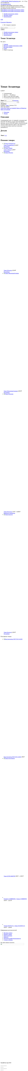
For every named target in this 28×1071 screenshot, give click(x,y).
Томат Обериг (8, 149)
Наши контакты (8, 935)
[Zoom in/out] (6, 1068)
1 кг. (6, 135)
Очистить (15, 100)
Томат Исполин (8, 511)
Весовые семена (8, 933)
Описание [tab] (6, 112)
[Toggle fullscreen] (4, 1068)
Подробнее (7, 146)
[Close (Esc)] (1, 1068)
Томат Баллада (8, 632)
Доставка (3, 4)
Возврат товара (8, 934)
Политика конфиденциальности (12, 938)
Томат (7, 105)
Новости (6, 937)
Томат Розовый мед (9, 145)
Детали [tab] (6, 113)
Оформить (9, 22)
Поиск (2, 29)
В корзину (3, 22)
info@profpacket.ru (14, 1)
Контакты (8, 4)
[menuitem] (11, 13)
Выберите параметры (9, 513)
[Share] (2, 1068)
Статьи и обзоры (8, 940)
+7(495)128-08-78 (5, 1)
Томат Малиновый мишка (11, 391)
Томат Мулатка (8, 270)
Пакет (2, 100)
